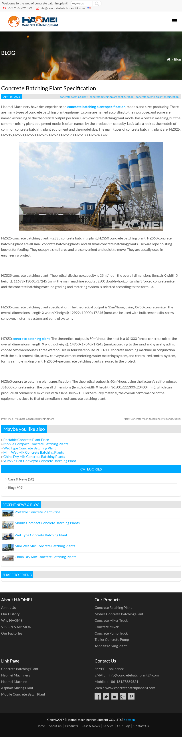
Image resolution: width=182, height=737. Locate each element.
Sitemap (129, 719)
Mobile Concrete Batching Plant (119, 614)
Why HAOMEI (12, 620)
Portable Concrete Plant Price (26, 439)
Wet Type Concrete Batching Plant (29, 448)
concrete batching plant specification (157, 96)
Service (108, 726)
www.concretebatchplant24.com (130, 688)
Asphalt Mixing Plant (111, 646)
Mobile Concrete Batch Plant (23, 694)
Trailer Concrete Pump (112, 639)
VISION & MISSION (16, 627)
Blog (177, 59)
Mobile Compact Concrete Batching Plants (35, 444)
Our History (10, 614)
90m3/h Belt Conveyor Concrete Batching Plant (39, 461)
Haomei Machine (14, 681)
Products (71, 726)
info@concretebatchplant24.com (62, 8)
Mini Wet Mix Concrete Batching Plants (33, 452)
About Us (8, 607)
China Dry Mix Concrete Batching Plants (34, 456)
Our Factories (11, 633)
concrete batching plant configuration (112, 96)
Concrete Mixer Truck (111, 620)
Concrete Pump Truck (111, 633)
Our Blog (123, 726)
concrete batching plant (73, 96)
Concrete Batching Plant (113, 607)
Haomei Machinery (15, 675)
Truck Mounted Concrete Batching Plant (27, 418)
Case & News (17, 479)
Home (40, 726)
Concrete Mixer (107, 627)
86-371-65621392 (19, 8)
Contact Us (141, 726)
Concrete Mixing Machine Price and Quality (152, 418)
